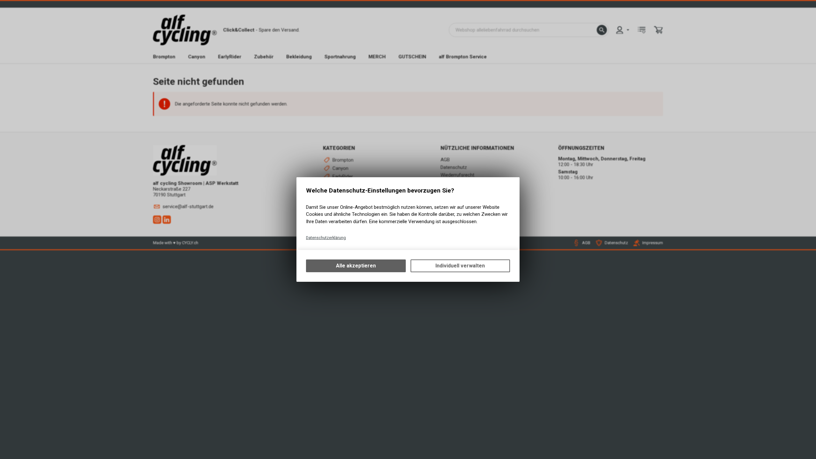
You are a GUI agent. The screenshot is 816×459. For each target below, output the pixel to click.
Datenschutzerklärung (326, 237)
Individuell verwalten (460, 266)
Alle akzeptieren (356, 266)
